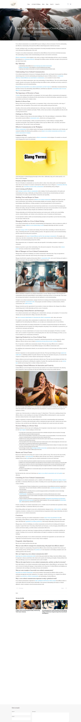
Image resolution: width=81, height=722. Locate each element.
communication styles (34, 118)
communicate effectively (29, 59)
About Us (52, 4)
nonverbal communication (55, 487)
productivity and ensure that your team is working (46, 341)
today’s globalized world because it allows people (45, 580)
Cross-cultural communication (33, 36)
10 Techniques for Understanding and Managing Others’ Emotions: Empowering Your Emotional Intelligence (55, 607)
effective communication (42, 137)
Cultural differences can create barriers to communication (32, 77)
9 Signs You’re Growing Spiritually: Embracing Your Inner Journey (28, 607)
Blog (24, 36)
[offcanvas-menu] (70, 4)
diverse (18, 95)
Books (43, 4)
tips (27, 458)
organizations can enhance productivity (33, 521)
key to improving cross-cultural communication (43, 65)
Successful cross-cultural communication (24, 572)
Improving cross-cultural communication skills (25, 556)
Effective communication (21, 57)
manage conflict (24, 229)
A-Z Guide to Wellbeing (36, 4)
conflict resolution (28, 303)
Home (29, 4)
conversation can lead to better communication (33, 186)
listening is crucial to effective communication (28, 191)
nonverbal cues (38, 549)
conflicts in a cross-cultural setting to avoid (34, 225)
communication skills (45, 258)
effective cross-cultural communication (43, 199)
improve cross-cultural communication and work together (50, 473)
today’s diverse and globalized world (52, 517)
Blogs (47, 4)
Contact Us (57, 4)
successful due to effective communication (29, 576)
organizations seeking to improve (59, 480)
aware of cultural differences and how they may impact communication (41, 236)
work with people (29, 456)
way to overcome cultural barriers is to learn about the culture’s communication (34, 317)
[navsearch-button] (68, 4)
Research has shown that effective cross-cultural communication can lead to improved (33, 86)
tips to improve (23, 429)
